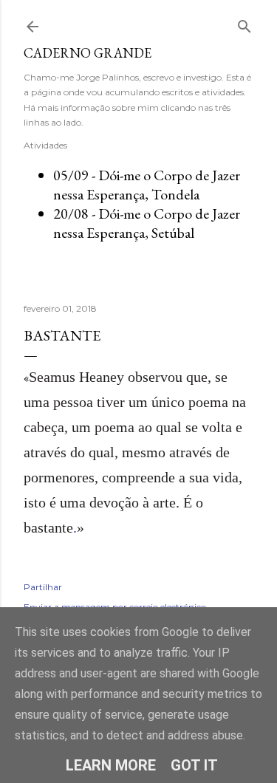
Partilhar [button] (43, 586)
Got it (194, 765)
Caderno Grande (87, 52)
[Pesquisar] (244, 23)
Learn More (111, 765)
